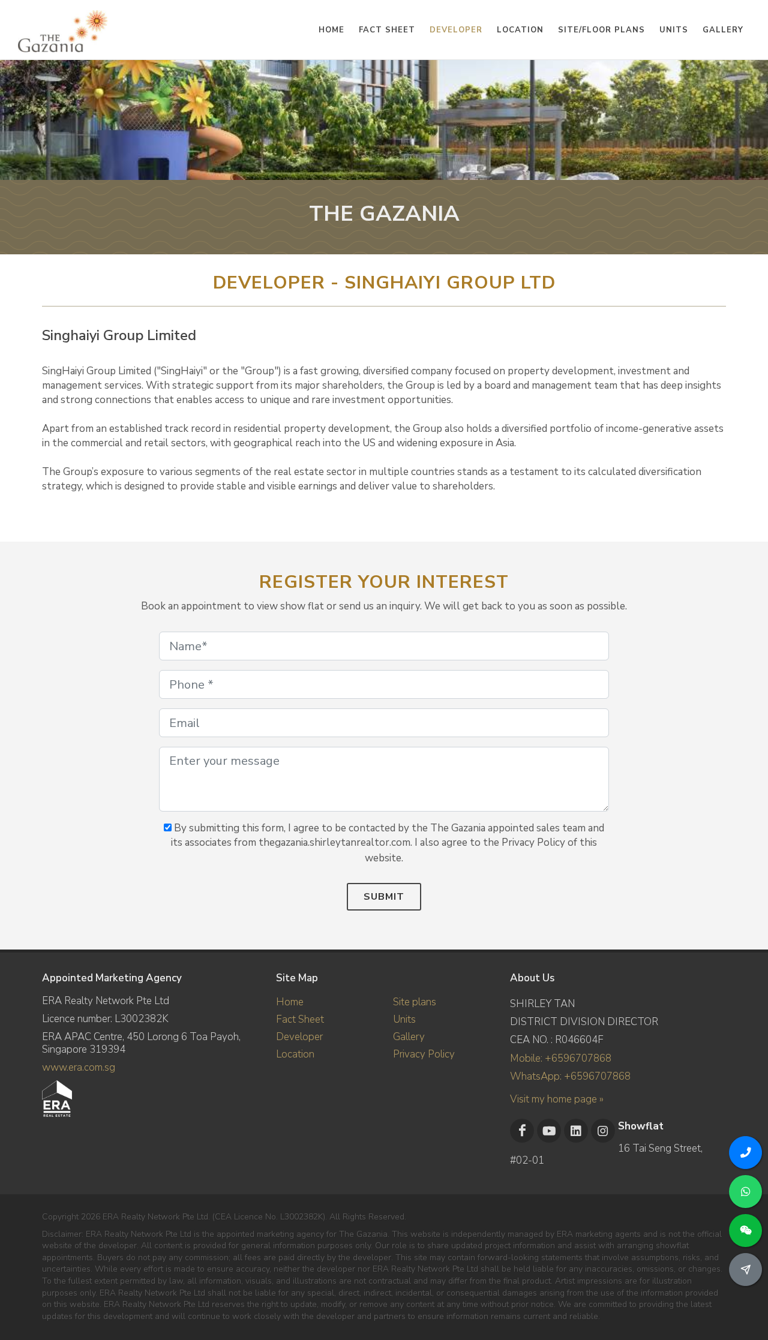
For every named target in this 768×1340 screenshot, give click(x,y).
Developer (299, 1037)
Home (290, 1002)
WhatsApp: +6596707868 (570, 1076)
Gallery (409, 1037)
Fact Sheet (300, 1019)
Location (295, 1054)
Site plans (414, 1002)
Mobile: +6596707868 (560, 1058)
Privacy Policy (424, 1054)
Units (404, 1019)
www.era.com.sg (78, 1067)
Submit (384, 896)
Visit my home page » (557, 1099)
